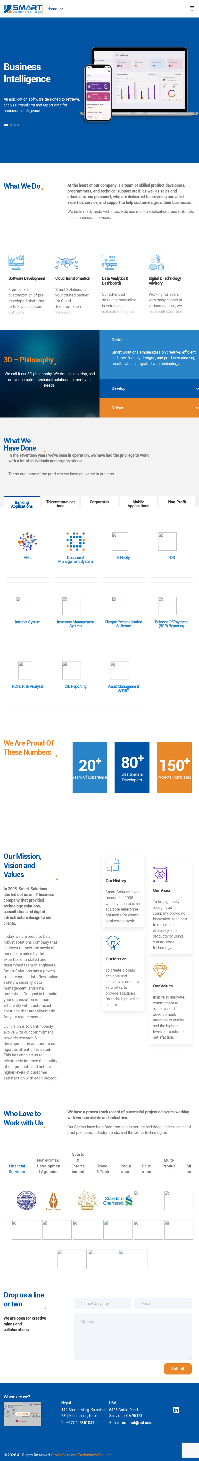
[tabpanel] (99, 612)
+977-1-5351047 (80, 1422)
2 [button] (11, 125)
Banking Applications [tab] (22, 504)
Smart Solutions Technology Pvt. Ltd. (81, 1455)
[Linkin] (176, 1410)
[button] (192, 8)
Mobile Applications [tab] (138, 503)
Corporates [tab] (99, 501)
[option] (99, 90)
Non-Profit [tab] (177, 501)
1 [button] (6, 125)
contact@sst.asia (137, 1422)
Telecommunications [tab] (60, 503)
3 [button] (14, 125)
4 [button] (18, 125)
